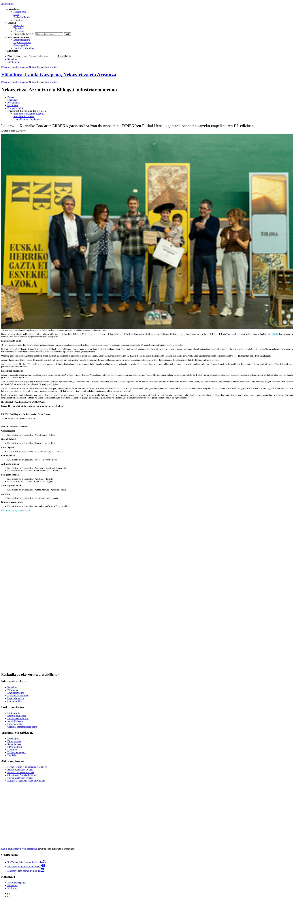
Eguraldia (12, 749)
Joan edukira (7, 3)
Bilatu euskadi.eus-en (23, 34)
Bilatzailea (18, 28)
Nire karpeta (13, 62)
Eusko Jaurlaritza (21, 17)
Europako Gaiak (15, 108)
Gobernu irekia (14, 724)
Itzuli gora (12, 888)
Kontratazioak (14, 744)
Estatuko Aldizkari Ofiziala (20, 778)
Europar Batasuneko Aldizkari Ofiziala (26, 780)
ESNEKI (275, 334)
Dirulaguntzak (14, 741)
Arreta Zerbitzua (15, 721)
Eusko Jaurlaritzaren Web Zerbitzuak (19, 848)
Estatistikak (12, 105)
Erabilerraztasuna (21, 39)
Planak (10, 97)
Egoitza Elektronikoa (23, 48)
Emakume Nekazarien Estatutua (28, 113)
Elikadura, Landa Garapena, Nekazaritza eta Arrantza (58, 74)
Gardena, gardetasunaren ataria (22, 726)
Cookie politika (20, 45)
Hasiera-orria (19, 11)
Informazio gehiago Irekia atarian (15, 510)
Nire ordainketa (14, 747)
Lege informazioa (15, 698)
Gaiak (16, 14)
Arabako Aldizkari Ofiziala (20, 769)
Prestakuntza (13, 102)
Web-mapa (18, 31)
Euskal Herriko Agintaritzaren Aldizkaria (27, 767)
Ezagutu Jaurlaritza (16, 715)
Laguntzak (12, 100)
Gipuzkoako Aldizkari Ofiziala (22, 775)
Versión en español (16, 882)
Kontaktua (18, 25)
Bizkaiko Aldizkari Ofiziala (20, 772)
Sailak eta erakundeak (17, 718)
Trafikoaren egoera (16, 752)
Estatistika (12, 755)
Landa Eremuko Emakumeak (27, 119)
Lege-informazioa (22, 42)
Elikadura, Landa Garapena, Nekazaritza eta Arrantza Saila (29, 67)
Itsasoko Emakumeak (23, 116)
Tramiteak (18, 20)
